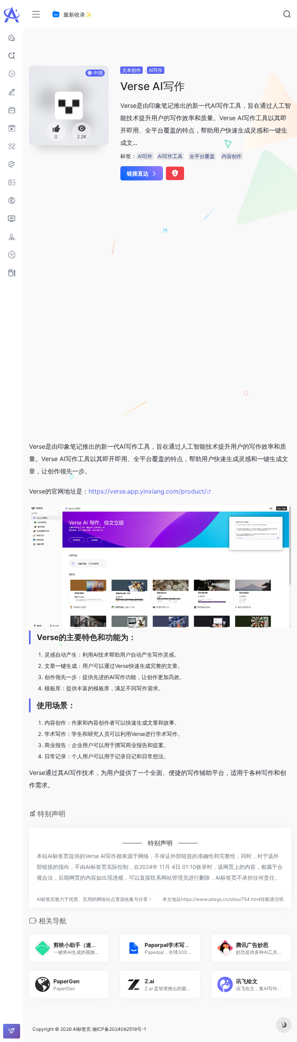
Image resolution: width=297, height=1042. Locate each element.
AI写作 (155, 70)
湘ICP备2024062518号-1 (119, 1029)
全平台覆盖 (202, 156)
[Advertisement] (139, 248)
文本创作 (131, 70)
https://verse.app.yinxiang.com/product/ (148, 491)
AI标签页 (82, 1029)
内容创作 (232, 156)
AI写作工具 (170, 156)
